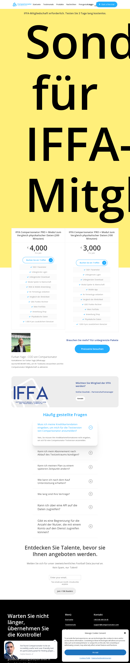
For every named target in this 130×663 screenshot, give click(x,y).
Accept (95, 652)
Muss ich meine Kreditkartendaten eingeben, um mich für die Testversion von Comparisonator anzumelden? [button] (60, 427)
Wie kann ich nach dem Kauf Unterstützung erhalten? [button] (54, 481)
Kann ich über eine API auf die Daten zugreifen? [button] (57, 507)
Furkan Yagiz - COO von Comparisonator (34, 357)
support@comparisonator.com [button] (106, 624)
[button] (125, 633)
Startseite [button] (69, 619)
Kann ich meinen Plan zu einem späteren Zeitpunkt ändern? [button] (56, 467)
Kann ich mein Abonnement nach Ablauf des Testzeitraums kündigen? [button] (58, 453)
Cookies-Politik (85, 658)
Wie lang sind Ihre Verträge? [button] (54, 494)
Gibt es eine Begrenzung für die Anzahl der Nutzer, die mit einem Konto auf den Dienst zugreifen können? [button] (59, 526)
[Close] (54, 641)
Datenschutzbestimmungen (101, 658)
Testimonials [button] (70, 624)
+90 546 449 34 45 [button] (101, 619)
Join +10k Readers (65, 591)
